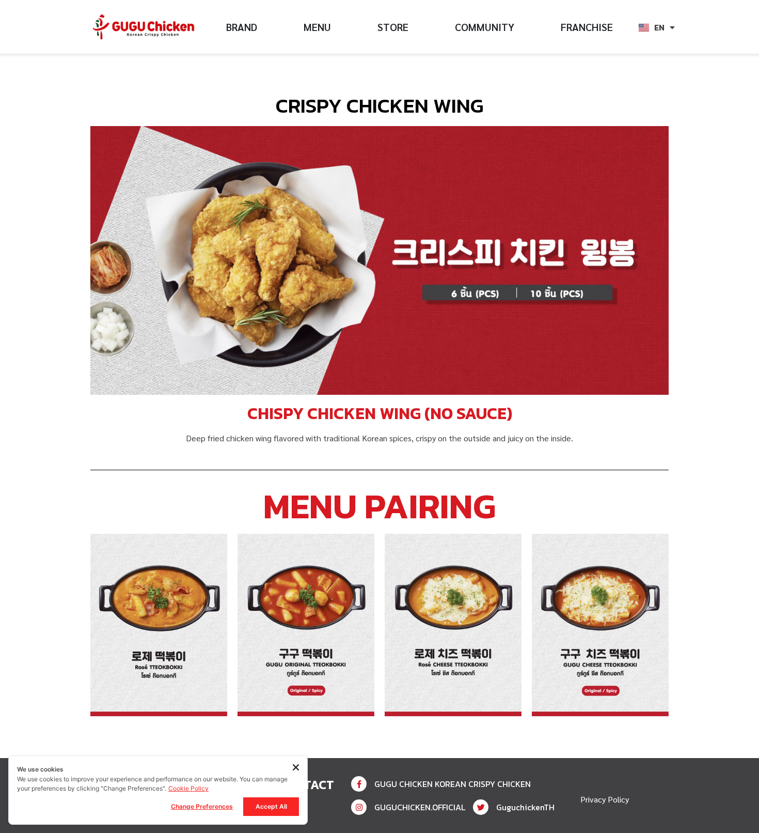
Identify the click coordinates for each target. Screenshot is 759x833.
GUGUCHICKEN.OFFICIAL (419, 807)
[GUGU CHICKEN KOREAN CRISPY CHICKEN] (359, 784)
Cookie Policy (188, 788)
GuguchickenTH (525, 807)
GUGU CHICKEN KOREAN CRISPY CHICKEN (452, 784)
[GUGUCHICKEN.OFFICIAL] (359, 807)
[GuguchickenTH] (480, 807)
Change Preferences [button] (202, 806)
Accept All (271, 806)
